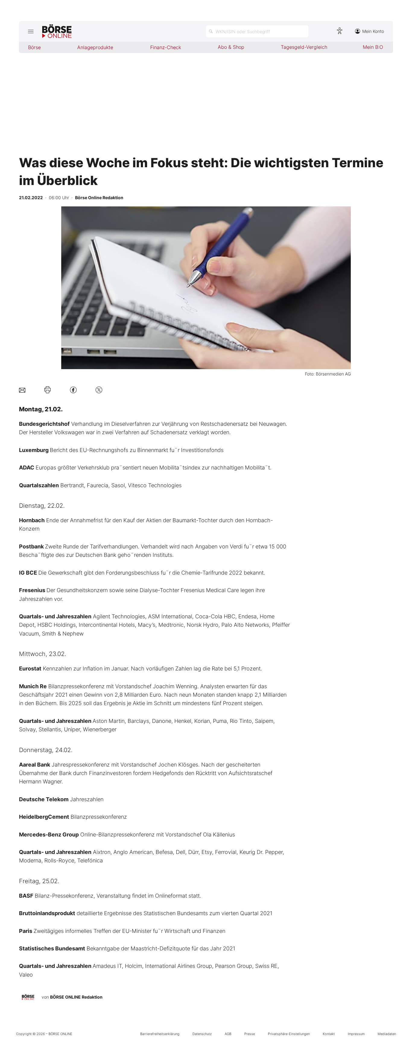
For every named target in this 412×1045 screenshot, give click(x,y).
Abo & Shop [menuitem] (231, 47)
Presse (249, 1034)
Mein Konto (373, 31)
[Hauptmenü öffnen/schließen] (30, 31)
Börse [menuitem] (34, 47)
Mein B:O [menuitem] (373, 47)
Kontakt (329, 1034)
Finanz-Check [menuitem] (165, 47)
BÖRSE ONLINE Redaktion (76, 996)
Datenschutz (202, 1034)
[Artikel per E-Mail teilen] (22, 390)
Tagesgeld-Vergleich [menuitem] (304, 47)
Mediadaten (387, 1034)
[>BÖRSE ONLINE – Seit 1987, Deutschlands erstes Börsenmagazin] (56, 31)
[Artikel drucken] (47, 390)
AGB (228, 1034)
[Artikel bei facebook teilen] (73, 390)
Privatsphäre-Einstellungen (289, 1034)
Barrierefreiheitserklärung (159, 1034)
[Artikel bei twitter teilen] (99, 390)
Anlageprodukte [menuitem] (95, 47)
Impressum (356, 1034)
